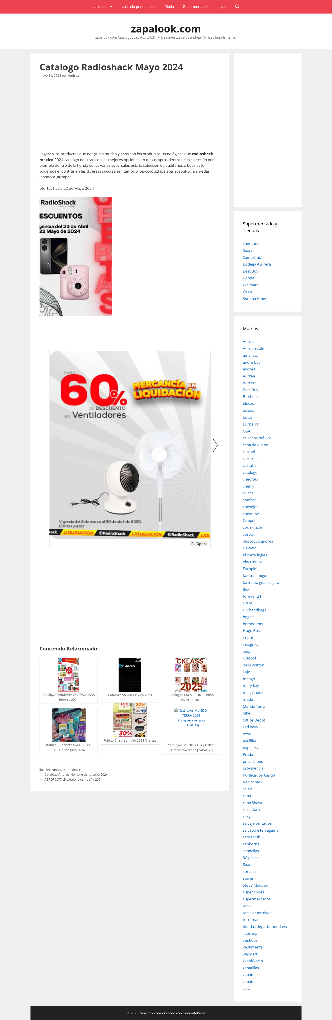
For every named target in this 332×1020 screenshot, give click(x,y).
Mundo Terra (254, 706)
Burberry (251, 424)
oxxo (247, 733)
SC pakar (250, 857)
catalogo (250, 472)
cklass (248, 492)
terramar (251, 919)
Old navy (250, 726)
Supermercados (196, 7)
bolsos (248, 410)
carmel (249, 451)
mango (249, 678)
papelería (251, 747)
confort (249, 499)
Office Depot (254, 720)
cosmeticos (253, 527)
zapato (249, 974)
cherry (248, 486)
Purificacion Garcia (259, 775)
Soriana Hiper (255, 298)
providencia (253, 768)
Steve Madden (255, 885)
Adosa (248, 341)
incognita (251, 644)
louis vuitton (253, 665)
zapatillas (251, 967)
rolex (247, 788)
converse (251, 513)
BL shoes (251, 396)
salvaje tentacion (257, 823)
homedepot (253, 623)
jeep (246, 651)
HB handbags (254, 610)
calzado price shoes (139, 7)
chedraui (250, 243)
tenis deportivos (257, 912)
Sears (248, 250)
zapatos (249, 981)
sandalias (251, 850)
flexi (246, 589)
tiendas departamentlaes (265, 926)
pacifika (249, 740)
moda (248, 699)
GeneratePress (194, 1013)
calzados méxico (257, 437)
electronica (52, 770)
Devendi (250, 547)
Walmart (250, 284)
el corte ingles (255, 554)
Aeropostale (253, 348)
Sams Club (252, 257)
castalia (249, 465)
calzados (100, 7)
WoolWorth (253, 960)
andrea (249, 369)
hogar (248, 616)
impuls (249, 637)
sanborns (251, 844)
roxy (247, 816)
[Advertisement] (130, 117)
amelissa (250, 355)
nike (246, 713)
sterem (249, 878)
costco (248, 534)
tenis (247, 905)
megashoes (253, 692)
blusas (248, 403)
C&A (246, 431)
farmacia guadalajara (261, 582)
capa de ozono (255, 444)
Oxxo (247, 291)
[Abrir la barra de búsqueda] (237, 7)
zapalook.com (166, 28)
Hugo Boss (252, 630)
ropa (247, 795)
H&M (247, 603)
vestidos (250, 940)
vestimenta (253, 947)
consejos (250, 506)
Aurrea (249, 376)
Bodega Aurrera (257, 264)
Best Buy (250, 271)
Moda (169, 7)
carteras (250, 458)
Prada (248, 754)
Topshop (250, 933)
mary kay (251, 685)
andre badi (252, 362)
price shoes (253, 761)
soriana (249, 871)
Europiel (250, 568)
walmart (250, 954)
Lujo (222, 7)
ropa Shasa (252, 802)
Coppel (249, 277)
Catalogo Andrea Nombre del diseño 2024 (76, 774)
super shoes (253, 892)
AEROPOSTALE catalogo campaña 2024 (73, 779)
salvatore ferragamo (261, 830)
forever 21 (252, 596)
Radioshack (71, 770)
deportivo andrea (258, 541)
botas (248, 417)
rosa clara (251, 809)
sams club (251, 837)
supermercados (257, 899)
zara (246, 988)
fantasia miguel (256, 575)
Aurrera (250, 382)
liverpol (249, 658)
